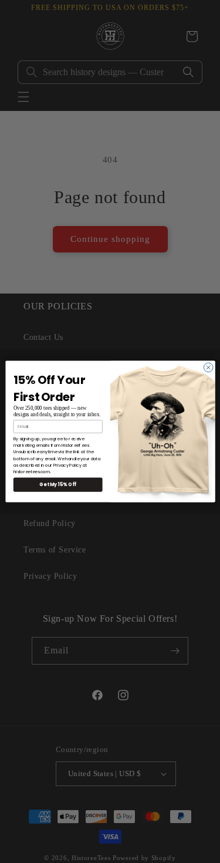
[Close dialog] (208, 367)
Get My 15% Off (57, 484)
